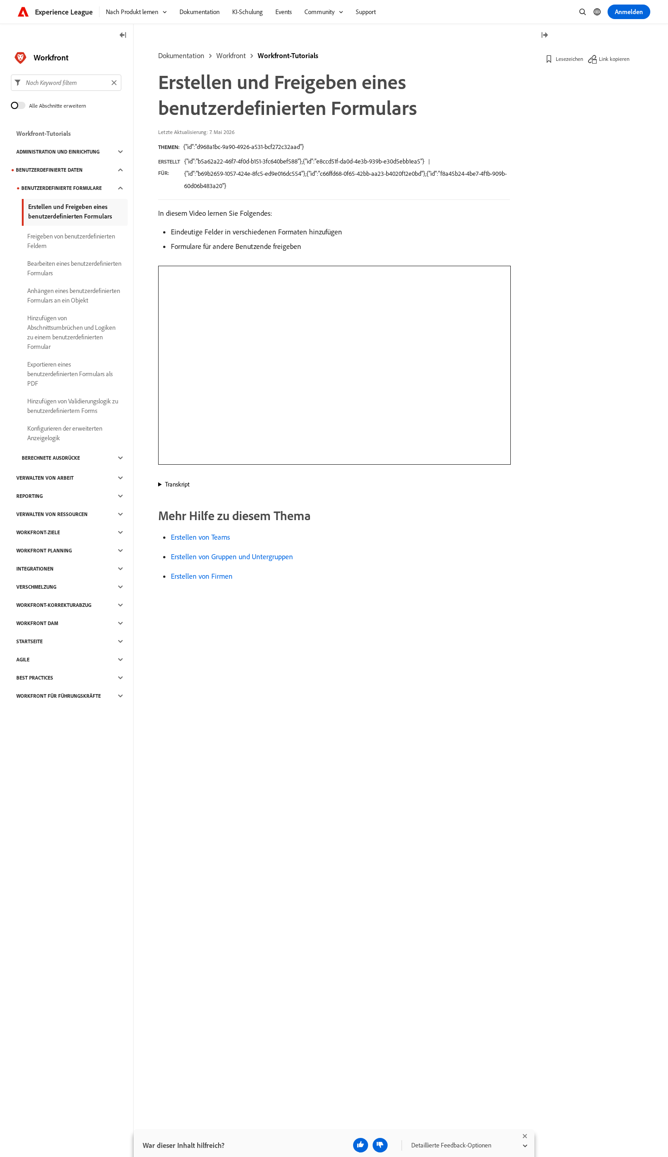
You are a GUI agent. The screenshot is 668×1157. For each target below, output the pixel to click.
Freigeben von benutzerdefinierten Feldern (71, 241)
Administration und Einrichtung (58, 152)
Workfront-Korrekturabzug (53, 605)
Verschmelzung (36, 587)
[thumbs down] (380, 1145)
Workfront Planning (44, 550)
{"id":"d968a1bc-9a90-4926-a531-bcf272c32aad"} (243, 147)
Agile (23, 659)
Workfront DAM (37, 623)
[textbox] (66, 82)
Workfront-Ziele (38, 532)
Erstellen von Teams (200, 536)
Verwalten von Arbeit (45, 478)
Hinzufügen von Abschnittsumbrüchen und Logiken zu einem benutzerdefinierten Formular (71, 332)
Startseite (29, 641)
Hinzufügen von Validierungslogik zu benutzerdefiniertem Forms (72, 406)
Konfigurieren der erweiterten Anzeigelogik (64, 433)
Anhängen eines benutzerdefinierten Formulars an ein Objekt (73, 295)
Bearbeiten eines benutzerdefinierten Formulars (74, 268)
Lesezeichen (569, 58)
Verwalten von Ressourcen (52, 514)
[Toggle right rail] (544, 35)
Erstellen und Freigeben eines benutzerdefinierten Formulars (70, 211)
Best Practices (34, 678)
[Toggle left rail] (123, 35)
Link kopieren (614, 58)
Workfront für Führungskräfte (58, 696)
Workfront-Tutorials (288, 55)
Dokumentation (181, 55)
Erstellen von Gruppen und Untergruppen (232, 556)
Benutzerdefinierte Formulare (61, 188)
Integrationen (35, 569)
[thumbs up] (360, 1145)
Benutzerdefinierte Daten (49, 170)
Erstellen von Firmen (202, 576)
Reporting (29, 496)
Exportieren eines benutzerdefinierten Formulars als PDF (70, 373)
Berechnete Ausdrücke (51, 458)
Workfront (231, 55)
